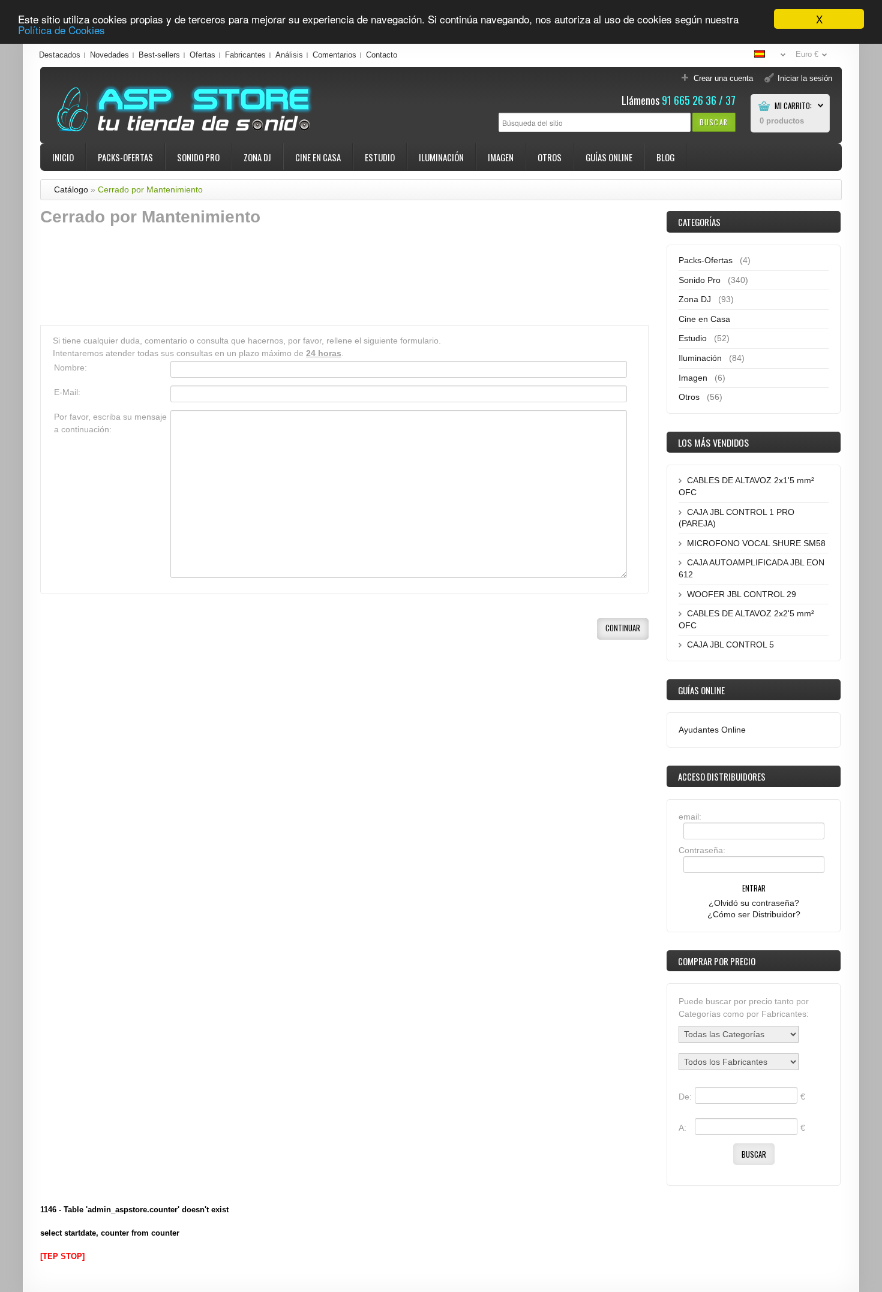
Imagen (501, 157)
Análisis (289, 54)
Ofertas (202, 54)
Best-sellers (159, 54)
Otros (550, 157)
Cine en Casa (318, 157)
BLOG (665, 157)
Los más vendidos (713, 442)
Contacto (381, 54)
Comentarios (334, 54)
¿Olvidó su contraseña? (754, 903)
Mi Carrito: (793, 106)
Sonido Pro (198, 157)
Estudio (380, 157)
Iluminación (441, 157)
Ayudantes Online (712, 729)
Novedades (109, 54)
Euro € (807, 54)
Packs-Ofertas (125, 157)
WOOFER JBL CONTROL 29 (741, 594)
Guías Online (609, 157)
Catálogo (71, 189)
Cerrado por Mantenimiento (150, 189)
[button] (713, 122)
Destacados (59, 54)
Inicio (63, 157)
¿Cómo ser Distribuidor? (753, 914)
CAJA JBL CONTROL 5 (730, 644)
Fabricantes (245, 54)
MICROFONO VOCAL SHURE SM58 (756, 543)
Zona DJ (257, 157)
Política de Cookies (61, 29)
